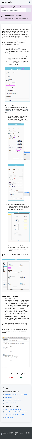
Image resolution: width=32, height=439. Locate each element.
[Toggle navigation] (29, 1)
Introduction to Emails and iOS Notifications (16, 394)
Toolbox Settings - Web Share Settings (15, 414)
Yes (21, 377)
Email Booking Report (10, 402)
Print (6, 388)
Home (2, 7)
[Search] (28, 10)
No (12, 377)
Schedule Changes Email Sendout (13, 400)
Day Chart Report (9, 417)
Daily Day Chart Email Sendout (13, 409)
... (7, 7)
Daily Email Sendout (10, 397)
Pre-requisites (18, 48)
